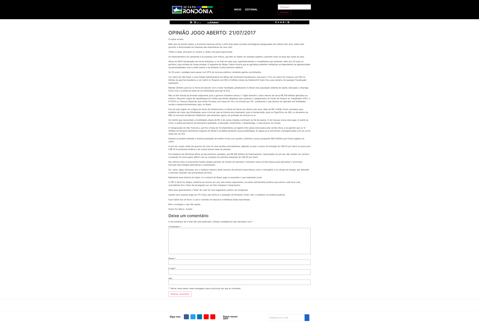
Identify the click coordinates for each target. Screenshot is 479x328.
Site (170, 278)
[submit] (307, 317)
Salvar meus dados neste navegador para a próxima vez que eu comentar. (206, 288)
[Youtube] (206, 316)
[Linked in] (199, 316)
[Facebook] (186, 316)
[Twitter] (192, 316)
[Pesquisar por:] (294, 7)
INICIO (237, 9)
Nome (172, 258)
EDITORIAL (251, 9)
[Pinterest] (212, 316)
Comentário (174, 227)
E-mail (172, 268)
